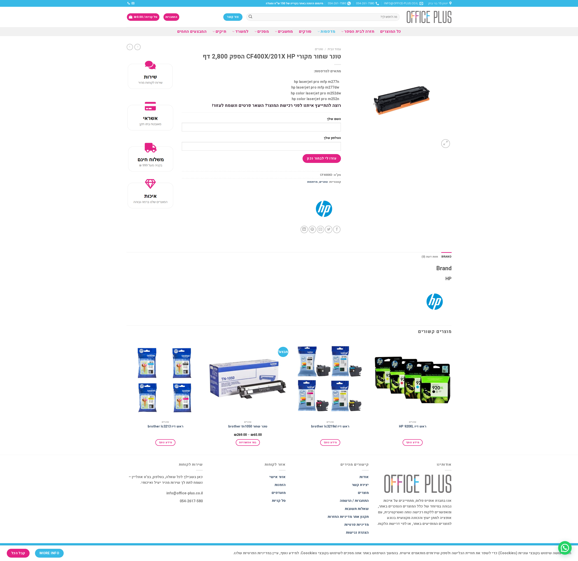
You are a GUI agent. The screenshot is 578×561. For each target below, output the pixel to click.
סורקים (305, 31)
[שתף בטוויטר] (328, 229)
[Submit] (250, 17)
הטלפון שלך (332, 138)
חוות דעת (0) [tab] (430, 257)
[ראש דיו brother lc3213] (165, 379)
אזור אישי (277, 477)
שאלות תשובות (357, 509)
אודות (364, 477)
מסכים (263, 31)
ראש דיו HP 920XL (412, 427)
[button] (565, 548)
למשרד (241, 31)
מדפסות (327, 31)
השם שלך (334, 119)
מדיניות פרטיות (356, 524)
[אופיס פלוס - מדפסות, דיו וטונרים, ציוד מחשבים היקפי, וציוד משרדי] (429, 17)
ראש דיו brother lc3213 (165, 427)
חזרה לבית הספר (359, 31)
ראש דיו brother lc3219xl (330, 427)
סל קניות (279, 500)
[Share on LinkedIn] (304, 229)
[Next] (126, 397)
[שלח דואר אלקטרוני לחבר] (320, 229)
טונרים (319, 49)
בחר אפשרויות (247, 442)
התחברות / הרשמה (354, 500)
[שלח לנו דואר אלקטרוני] (133, 3)
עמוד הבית (334, 49)
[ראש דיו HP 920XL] (413, 379)
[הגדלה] (445, 143)
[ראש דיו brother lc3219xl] (330, 379)
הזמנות (280, 485)
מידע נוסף (412, 442)
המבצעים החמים (192, 31)
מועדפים (279, 492)
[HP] (324, 209)
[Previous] (451, 397)
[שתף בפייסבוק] (336, 229)
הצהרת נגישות (357, 532)
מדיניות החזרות (340, 516)
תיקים (221, 31)
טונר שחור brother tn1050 (247, 427)
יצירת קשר (360, 485)
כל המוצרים (390, 31)
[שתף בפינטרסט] (312, 229)
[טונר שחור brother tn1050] (248, 379)
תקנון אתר (361, 516)
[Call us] (128, 3)
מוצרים (363, 492)
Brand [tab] (446, 257)
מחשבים (285, 31)
